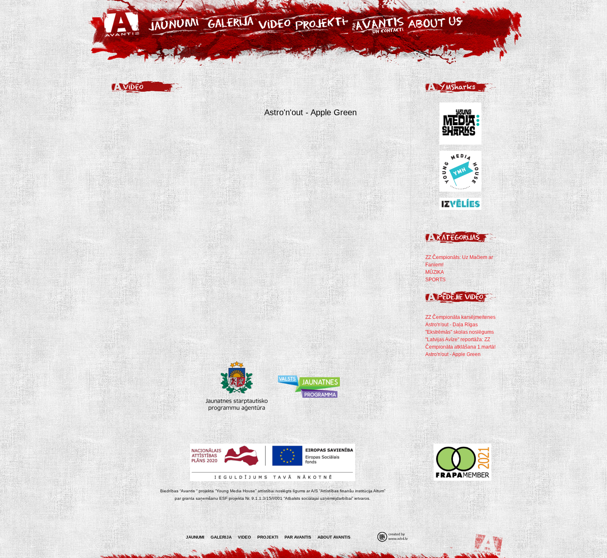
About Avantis (334, 537)
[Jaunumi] (174, 22)
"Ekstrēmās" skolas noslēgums (459, 332)
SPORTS (435, 280)
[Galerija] (230, 22)
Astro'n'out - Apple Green (453, 354)
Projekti (267, 537)
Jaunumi (195, 537)
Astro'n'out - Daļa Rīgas (451, 325)
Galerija (221, 537)
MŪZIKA (434, 272)
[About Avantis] (437, 22)
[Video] (274, 22)
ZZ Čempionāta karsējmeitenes (460, 317)
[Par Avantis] (378, 22)
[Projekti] (320, 22)
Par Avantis (298, 537)
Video (244, 537)
